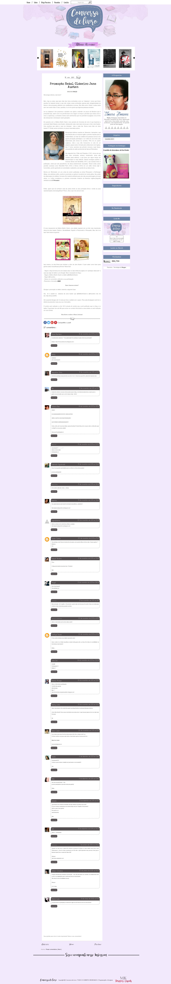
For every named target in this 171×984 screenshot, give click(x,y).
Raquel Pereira (56, 558)
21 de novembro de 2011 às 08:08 (88, 582)
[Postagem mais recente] (45, 946)
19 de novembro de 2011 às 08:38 (88, 484)
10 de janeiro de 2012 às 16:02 (89, 870)
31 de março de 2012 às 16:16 (90, 898)
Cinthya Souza (56, 634)
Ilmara (108, 117)
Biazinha (54, 500)
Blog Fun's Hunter (55, 740)
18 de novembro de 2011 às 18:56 (89, 406)
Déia (52, 779)
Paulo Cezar (55, 731)
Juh (52, 829)
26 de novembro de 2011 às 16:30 (88, 704)
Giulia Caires (55, 538)
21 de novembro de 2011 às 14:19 (89, 600)
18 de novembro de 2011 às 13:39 (89, 354)
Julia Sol (54, 660)
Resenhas (57, 2)
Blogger (124, 267)
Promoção (75, 92)
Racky (53, 354)
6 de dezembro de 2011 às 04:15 (89, 756)
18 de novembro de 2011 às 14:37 (89, 372)
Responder (54, 345)
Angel (53, 583)
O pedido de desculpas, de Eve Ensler (116, 150)
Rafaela (53, 801)
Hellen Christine (57, 871)
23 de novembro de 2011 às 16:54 (88, 634)
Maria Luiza (55, 899)
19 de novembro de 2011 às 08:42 (88, 500)
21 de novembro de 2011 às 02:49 (88, 558)
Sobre (35, 2)
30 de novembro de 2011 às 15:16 (88, 730)
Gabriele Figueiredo (58, 464)
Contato (66, 2)
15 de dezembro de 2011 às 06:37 (88, 828)
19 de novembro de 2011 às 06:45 (88, 464)
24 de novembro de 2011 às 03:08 (88, 660)
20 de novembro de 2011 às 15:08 (88, 520)
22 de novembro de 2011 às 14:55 (88, 618)
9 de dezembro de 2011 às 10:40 (89, 778)
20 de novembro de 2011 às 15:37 (88, 538)
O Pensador (55, 180)
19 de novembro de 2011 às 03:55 (88, 444)
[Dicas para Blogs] (117, 235)
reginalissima (55, 520)
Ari (52, 388)
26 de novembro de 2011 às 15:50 (88, 680)
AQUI (59, 281)
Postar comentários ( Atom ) (54, 949)
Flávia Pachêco (56, 334)
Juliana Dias (55, 406)
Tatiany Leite (55, 705)
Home (28, 2)
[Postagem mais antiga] (98, 946)
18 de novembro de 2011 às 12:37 (89, 334)
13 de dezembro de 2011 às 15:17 (89, 800)
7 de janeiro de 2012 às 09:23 (89, 844)
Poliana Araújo (56, 681)
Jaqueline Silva (56, 372)
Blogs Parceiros (46, 2)
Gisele (53, 757)
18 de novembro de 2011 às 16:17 (89, 388)
